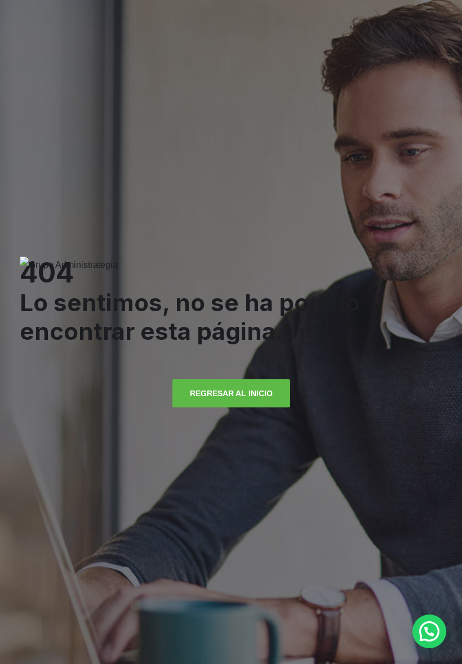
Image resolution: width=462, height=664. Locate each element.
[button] (429, 631)
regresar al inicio (231, 393)
